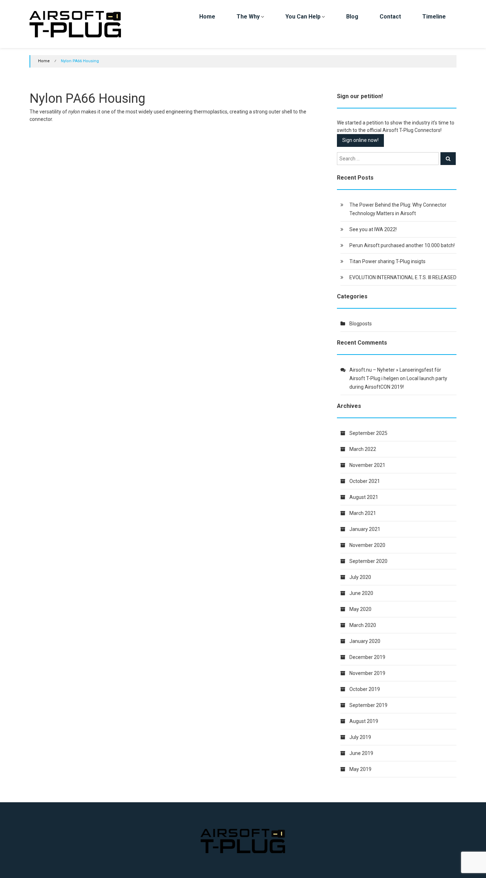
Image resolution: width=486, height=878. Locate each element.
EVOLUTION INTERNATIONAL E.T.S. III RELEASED (402, 277)
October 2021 (364, 481)
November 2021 (367, 465)
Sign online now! (360, 140)
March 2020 (362, 625)
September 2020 (368, 561)
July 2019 (360, 737)
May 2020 (360, 609)
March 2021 (362, 513)
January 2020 (364, 641)
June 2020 (361, 593)
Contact (390, 16)
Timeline (434, 16)
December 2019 (367, 657)
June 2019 (361, 753)
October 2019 (364, 689)
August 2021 (363, 497)
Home (207, 16)
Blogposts (360, 323)
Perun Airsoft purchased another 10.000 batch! (402, 245)
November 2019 (367, 673)
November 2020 (367, 545)
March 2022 (362, 449)
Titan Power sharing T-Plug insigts (387, 261)
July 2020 (360, 577)
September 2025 (368, 433)
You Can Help (303, 16)
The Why (248, 16)
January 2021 (364, 529)
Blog (352, 16)
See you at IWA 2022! (373, 229)
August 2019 (363, 721)
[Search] (448, 158)
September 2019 (368, 705)
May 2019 (360, 769)
